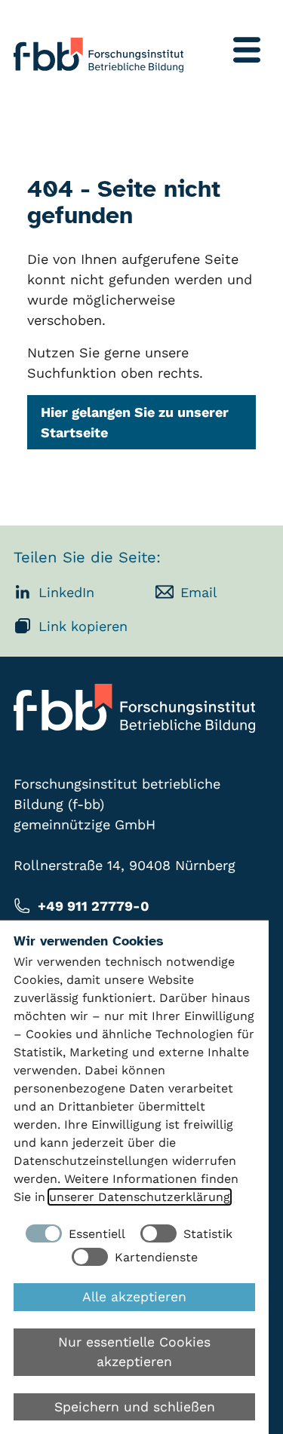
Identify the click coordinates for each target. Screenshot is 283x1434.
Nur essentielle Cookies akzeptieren (134, 1351)
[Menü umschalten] (246, 49)
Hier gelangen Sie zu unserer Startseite (135, 422)
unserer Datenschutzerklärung (139, 1197)
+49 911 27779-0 (93, 906)
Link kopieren (83, 626)
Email (198, 592)
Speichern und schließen (134, 1406)
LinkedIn (66, 592)
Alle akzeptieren (134, 1296)
